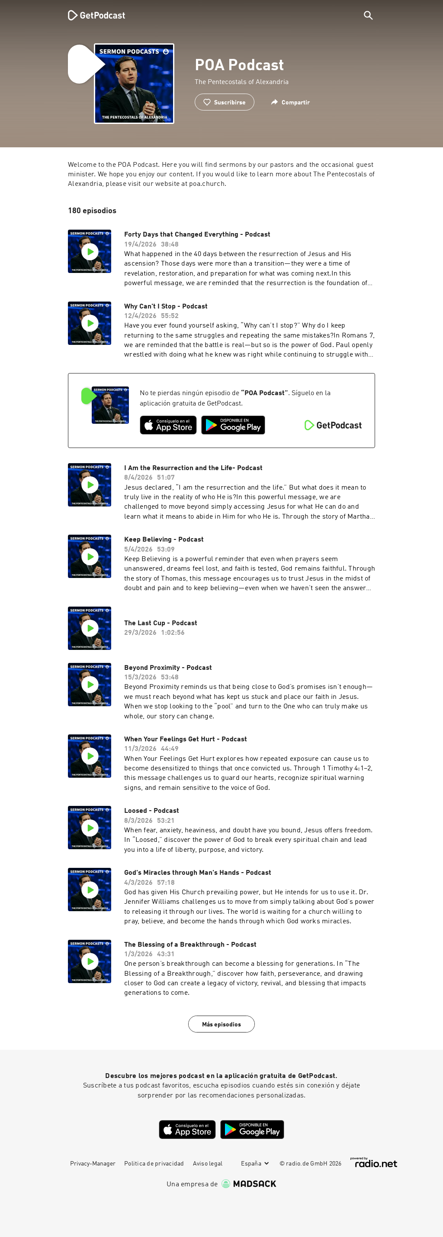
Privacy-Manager (93, 1164)
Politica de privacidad (154, 1164)
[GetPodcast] (91, 15)
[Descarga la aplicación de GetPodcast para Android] (233, 425)
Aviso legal (208, 1164)
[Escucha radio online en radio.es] (373, 1162)
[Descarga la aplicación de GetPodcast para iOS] (168, 425)
